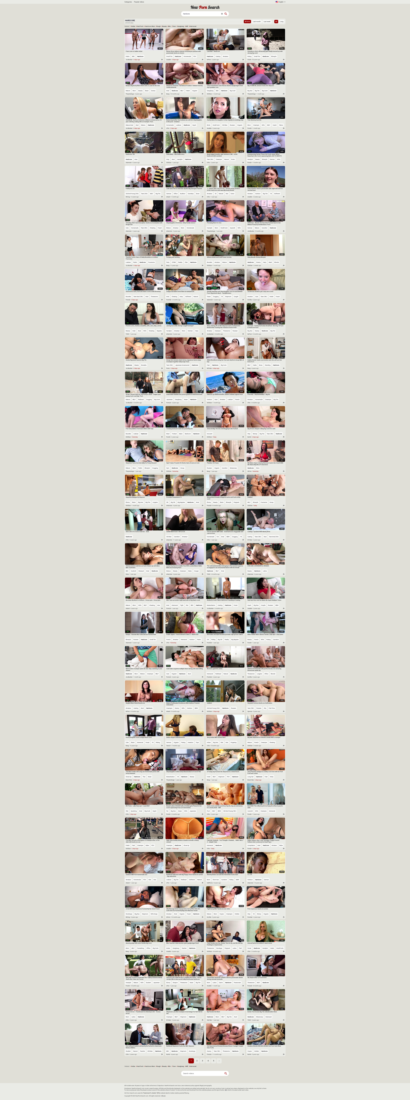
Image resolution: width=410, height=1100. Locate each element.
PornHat (168, 300)
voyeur (222, 914)
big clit (173, 502)
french (237, 399)
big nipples (181, 502)
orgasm (194, 91)
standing (267, 365)
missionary (233, 468)
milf (187, 26)
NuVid (249, 437)
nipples (159, 331)
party (167, 262)
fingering (233, 742)
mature (128, 91)
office (175, 193)
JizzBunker (129, 59)
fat (218, 537)
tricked (174, 434)
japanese (169, 399)
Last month (257, 21)
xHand (168, 197)
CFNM (174, 262)
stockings (129, 914)
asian (186, 399)
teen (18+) (210, 159)
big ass (249, 91)
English (281, 2)
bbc (169, 26)
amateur (225, 56)
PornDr (249, 128)
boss (197, 193)
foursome (151, 262)
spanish (232, 228)
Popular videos (139, 2)
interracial (193, 26)
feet (208, 365)
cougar (196, 571)
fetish (188, 91)
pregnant (236, 502)
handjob (179, 159)
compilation (251, 845)
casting (218, 56)
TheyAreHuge (130, 94)
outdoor (257, 193)
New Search (205, 7)
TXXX (127, 334)
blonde (276, 262)
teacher (184, 948)
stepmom (228, 296)
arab (134, 331)
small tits (169, 56)
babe (180, 434)
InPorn (209, 59)
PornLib (128, 300)
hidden (237, 914)
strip (167, 159)
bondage (219, 948)
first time (272, 708)
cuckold (133, 571)
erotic (233, 159)
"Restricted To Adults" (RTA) (151, 1093)
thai (144, 777)
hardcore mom (150, 26)
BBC (133, 56)
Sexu (127, 574)
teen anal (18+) (138, 296)
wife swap (154, 914)
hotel (208, 777)
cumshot (264, 228)
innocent (209, 434)
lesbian (178, 125)
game (221, 982)
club (186, 262)
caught (236, 296)
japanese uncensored (182, 365)
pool (208, 811)
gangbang (180, 26)
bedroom (188, 434)
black (147, 91)
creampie (256, 125)
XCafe (249, 59)
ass (227, 193)
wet (222, 742)
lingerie (155, 502)
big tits (257, 91)
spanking (134, 811)
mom (134, 91)
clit (167, 502)
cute (127, 228)
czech (275, 125)
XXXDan (209, 94)
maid (270, 262)
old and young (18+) (132, 193)
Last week (267, 21)
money (255, 434)
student (148, 982)
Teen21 (168, 745)
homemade (187, 56)
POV (194, 56)
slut (187, 605)
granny (153, 91)
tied (240, 948)
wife (263, 125)
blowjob (273, 56)
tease (209, 296)
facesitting (140, 948)
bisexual (141, 571)
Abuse (163, 1096)
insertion (190, 742)
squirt (194, 125)
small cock (216, 125)
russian (232, 125)
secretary (191, 193)
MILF (181, 91)
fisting (268, 639)
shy (265, 708)
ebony (128, 502)
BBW (228, 537)
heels (255, 365)
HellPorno (210, 883)
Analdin (168, 59)
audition (182, 193)
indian (133, 26)
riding (249, 56)
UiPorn (249, 471)
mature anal (129, 125)
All (276, 21)
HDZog (128, 197)
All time (247, 21)
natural (226, 159)
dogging (216, 296)
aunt (235, 1017)
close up (128, 777)
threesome (154, 296)
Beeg (167, 94)
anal (167, 91)
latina (265, 571)
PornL (168, 368)
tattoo (281, 125)
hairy (264, 262)
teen (174, 26)
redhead (141, 399)
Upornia (249, 711)
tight (181, 605)
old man (224, 125)
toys (197, 742)
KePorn (249, 334)
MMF (237, 879)
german (272, 159)
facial (160, 228)
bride (208, 125)
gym (167, 468)
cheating (152, 228)
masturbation (211, 605)
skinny (259, 914)
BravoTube (129, 780)
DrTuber (249, 540)
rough (159, 26)
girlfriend (277, 193)
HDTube (209, 368)
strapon (175, 982)
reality (180, 262)
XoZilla (249, 300)
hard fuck (140, 26)
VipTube (209, 1020)
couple (263, 605)
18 (215, 193)
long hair (250, 777)
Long (281, 21)
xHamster (129, 162)
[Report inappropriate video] (162, 59)
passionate (237, 982)
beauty (164, 26)
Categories (128, 2)
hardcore (140, 56)
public (128, 56)
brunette (209, 262)
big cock (232, 91)
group (182, 468)
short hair (216, 879)
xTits (167, 128)
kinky (271, 777)
